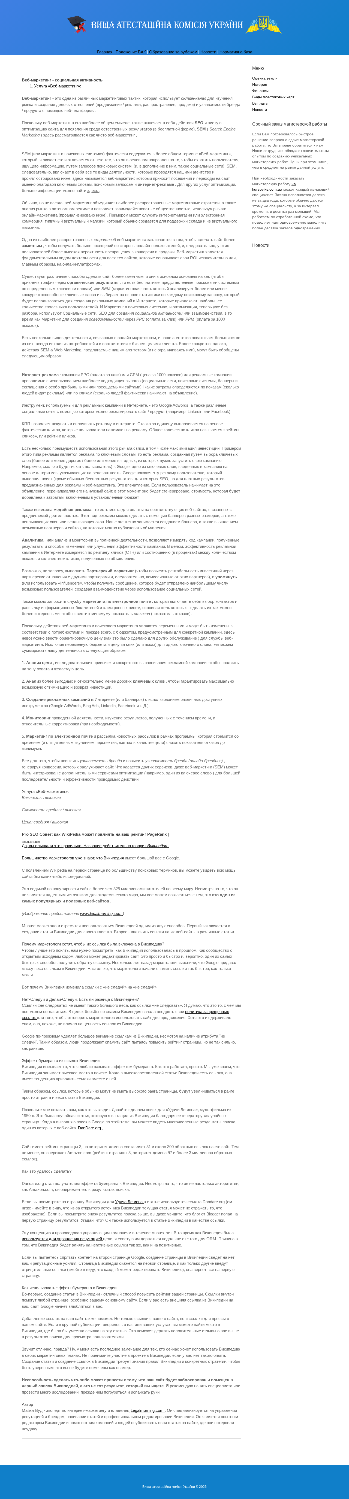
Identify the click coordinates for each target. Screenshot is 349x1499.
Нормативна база (235, 52)
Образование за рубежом (173, 52)
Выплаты (260, 103)
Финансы (260, 91)
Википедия (114, 858)
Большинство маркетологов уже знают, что (63, 858)
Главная (105, 52)
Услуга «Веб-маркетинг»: (57, 86)
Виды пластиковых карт (273, 97)
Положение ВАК (131, 52)
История (259, 85)
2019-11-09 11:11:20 (31, 842)
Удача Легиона (129, 1201)
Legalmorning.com (148, 1410)
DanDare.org (90, 1128)
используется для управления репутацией (62, 1238)
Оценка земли (265, 78)
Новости (208, 52)
